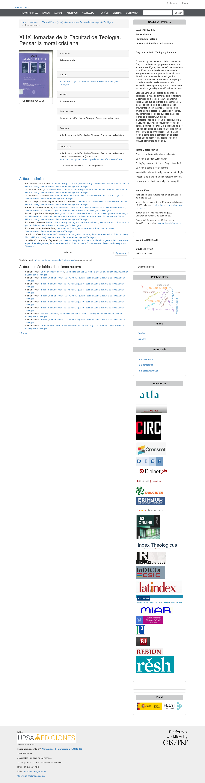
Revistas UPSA (29, 12)
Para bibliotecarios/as (148, 370)
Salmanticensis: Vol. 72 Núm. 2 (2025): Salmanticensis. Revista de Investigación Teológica (77, 185)
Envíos (105, 12)
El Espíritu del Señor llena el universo (68, 195)
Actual (58, 12)
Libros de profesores (51, 325)
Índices (44, 277)
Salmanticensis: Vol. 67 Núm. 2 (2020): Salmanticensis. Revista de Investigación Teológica (77, 224)
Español (142, 338)
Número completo (49, 313)
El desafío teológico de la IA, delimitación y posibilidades (79, 183)
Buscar (178, 12)
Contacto (132, 12)
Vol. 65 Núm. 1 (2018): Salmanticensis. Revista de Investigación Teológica (77, 22)
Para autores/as (145, 364)
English (141, 333)
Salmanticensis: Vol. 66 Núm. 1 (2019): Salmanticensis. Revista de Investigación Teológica (76, 203)
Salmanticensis (22, 7)
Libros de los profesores (52, 271)
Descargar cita (95, 165)
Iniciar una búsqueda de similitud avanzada (55, 260)
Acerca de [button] (88, 12)
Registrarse (171, 2)
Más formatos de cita (72, 165)
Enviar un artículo (146, 266)
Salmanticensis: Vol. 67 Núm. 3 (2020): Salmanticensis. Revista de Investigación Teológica (77, 191)
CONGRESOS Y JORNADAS (90, 201)
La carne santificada (66, 228)
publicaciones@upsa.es (35, 771)
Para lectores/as (145, 358)
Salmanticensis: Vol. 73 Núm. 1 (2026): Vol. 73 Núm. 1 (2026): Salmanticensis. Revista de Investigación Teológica (76, 236)
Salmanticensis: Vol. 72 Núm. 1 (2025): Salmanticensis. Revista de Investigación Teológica (68, 210)
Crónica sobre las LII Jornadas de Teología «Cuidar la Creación (75, 189)
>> (26, 333)
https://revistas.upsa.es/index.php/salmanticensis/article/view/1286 (91, 159)
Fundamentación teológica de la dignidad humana (66, 234)
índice (44, 307)
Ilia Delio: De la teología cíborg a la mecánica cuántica (72, 222)
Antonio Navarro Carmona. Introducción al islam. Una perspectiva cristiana (89, 207)
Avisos (46, 12)
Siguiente (121, 253)
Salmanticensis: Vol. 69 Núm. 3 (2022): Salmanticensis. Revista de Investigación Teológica (69, 230)
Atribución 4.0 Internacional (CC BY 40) (62, 748)
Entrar (185, 2)
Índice (44, 283)
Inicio (23, 22)
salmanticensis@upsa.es (169, 223)
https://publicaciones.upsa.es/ (31, 775)
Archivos (72, 12)
